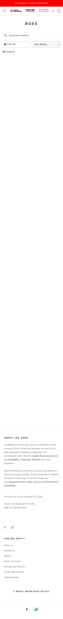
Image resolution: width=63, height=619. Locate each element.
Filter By (11, 44)
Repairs (7, 556)
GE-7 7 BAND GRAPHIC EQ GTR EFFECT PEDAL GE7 (17, 171)
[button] (46, 44)
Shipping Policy (11, 577)
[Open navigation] (4, 11)
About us (8, 545)
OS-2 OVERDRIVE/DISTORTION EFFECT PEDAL (47, 80)
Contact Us (9, 550)
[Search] (53, 11)
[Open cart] (58, 10)
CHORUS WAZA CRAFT (18, 320)
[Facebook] (5, 527)
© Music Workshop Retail (31, 591)
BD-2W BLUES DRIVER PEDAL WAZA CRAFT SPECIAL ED (18, 134)
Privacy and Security (14, 571)
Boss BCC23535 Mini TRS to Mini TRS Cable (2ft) (46, 368)
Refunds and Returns (14, 566)
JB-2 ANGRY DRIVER (18, 88)
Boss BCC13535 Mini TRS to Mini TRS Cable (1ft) (17, 417)
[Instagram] (12, 527)
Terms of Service (12, 561)
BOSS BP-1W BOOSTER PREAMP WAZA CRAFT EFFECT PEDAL (46, 182)
